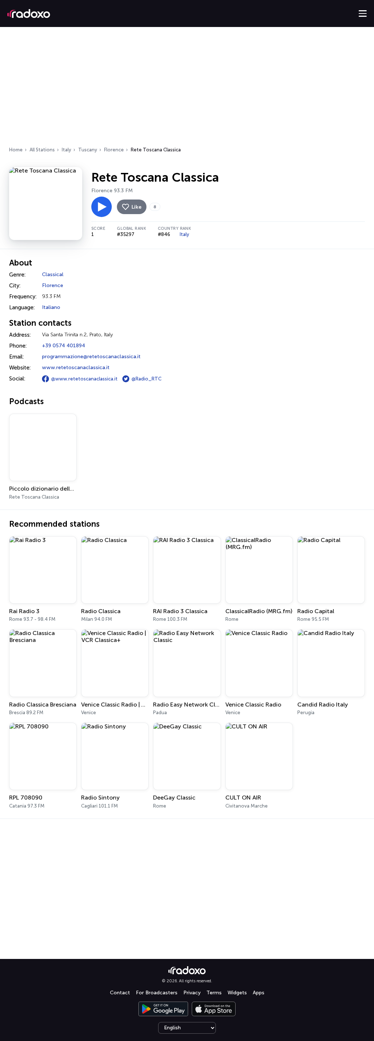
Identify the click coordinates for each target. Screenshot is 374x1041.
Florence (114, 149)
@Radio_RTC (146, 379)
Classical (53, 274)
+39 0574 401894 (63, 346)
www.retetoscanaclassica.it (76, 367)
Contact (120, 993)
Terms (214, 993)
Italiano (51, 307)
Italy (66, 149)
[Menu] (363, 13)
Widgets (237, 993)
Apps (258, 993)
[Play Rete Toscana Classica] (101, 207)
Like (136, 207)
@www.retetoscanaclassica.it (84, 379)
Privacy (192, 993)
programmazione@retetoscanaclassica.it (91, 356)
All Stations (42, 149)
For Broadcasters (157, 993)
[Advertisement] (187, 89)
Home (16, 149)
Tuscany (87, 149)
